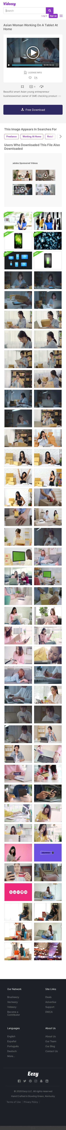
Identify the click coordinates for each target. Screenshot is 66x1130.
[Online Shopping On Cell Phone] (48, 793)
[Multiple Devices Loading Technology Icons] (48, 260)
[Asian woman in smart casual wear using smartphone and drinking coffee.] (18, 655)
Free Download (35, 109)
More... (11, 1056)
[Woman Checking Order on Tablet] (18, 537)
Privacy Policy (31, 1102)
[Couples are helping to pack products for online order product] (48, 517)
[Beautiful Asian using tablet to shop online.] (48, 695)
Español (11, 1041)
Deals (48, 997)
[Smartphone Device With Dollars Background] (18, 241)
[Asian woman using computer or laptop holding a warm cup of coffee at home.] (48, 557)
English (11, 1036)
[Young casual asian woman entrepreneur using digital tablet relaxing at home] (45, 190)
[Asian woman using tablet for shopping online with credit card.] (48, 734)
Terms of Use (14, 1102)
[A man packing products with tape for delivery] (18, 517)
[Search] (49, 10)
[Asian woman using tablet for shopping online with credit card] (18, 754)
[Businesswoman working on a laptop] (18, 418)
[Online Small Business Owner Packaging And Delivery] (48, 596)
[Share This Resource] (36, 78)
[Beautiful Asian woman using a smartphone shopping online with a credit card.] (48, 537)
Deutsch (12, 1051)
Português (13, 1046)
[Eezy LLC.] (33, 1074)
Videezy (11, 1006)
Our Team (50, 1041)
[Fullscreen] (57, 65)
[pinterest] (30, 1081)
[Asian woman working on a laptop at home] (48, 300)
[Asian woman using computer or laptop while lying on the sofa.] (18, 675)
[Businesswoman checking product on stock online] (18, 280)
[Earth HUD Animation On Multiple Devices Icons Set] (18, 260)
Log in (44, 16)
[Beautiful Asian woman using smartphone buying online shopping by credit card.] (18, 636)
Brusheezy (13, 997)
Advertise (50, 1002)
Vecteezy (12, 1002)
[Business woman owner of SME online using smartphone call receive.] (48, 339)
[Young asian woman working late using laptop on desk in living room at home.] (48, 675)
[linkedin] (47, 1081)
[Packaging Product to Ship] (48, 872)
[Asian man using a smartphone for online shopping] (18, 872)
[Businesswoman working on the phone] (48, 438)
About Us (50, 1036)
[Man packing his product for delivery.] (48, 497)
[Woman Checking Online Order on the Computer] (18, 557)
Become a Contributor (13, 1013)
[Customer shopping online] (48, 774)
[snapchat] (41, 1081)
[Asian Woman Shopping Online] (48, 616)
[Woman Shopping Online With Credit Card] (48, 892)
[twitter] (24, 1081)
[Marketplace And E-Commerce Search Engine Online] (18, 892)
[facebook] (19, 1081)
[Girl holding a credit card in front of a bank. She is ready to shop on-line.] (48, 221)
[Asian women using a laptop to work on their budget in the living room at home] (18, 576)
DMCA (49, 1011)
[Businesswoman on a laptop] (48, 399)
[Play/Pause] (9, 65)
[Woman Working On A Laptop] (48, 932)
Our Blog (50, 1046)
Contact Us (51, 1051)
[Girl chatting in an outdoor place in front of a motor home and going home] (18, 221)
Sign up (53, 16)
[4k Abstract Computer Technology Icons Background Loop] (48, 241)
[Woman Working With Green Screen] (48, 576)
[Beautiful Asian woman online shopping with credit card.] (18, 714)
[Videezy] (9, 4)
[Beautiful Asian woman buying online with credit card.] (18, 734)
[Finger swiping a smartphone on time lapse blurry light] (48, 951)
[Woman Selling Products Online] (18, 458)
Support (49, 1006)
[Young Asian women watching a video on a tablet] (48, 655)
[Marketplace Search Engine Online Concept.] (48, 853)
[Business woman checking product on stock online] (48, 280)
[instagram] (35, 1081)
